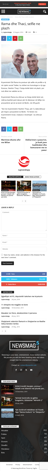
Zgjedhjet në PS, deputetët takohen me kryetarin (22, 296)
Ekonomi (4, 442)
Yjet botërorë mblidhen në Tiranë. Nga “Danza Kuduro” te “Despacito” (39, 195)
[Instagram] (21, 370)
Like (43, 274)
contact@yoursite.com (28, 365)
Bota (3, 453)
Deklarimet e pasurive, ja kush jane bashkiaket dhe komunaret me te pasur (36, 145)
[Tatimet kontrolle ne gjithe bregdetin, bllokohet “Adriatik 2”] (24, 186)
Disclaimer (9, 464)
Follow (42, 279)
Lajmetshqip (7, 32)
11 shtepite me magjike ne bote (14, 305)
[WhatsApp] (20, 38)
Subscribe (41, 284)
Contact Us (38, 464)
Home (3, 17)
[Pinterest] (15, 38)
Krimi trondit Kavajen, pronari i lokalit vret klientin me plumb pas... (30, 387)
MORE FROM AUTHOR (32, 177)
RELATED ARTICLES (15, 177)
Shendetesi (5, 449)
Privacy (18, 464)
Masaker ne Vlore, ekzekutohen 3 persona (19, 313)
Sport (3, 438)
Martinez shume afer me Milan (11, 141)
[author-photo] (24, 161)
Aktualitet (10, 17)
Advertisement (27, 464)
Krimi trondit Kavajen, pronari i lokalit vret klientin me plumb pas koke (8, 195)
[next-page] (25, 201)
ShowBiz (4, 445)
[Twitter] (9, 38)
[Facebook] (3, 38)
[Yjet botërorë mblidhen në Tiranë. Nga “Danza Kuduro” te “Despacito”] (39, 186)
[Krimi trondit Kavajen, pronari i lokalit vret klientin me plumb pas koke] (8, 186)
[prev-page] (22, 201)
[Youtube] (31, 370)
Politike (4, 434)
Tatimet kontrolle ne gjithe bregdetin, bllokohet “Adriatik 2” (24, 194)
